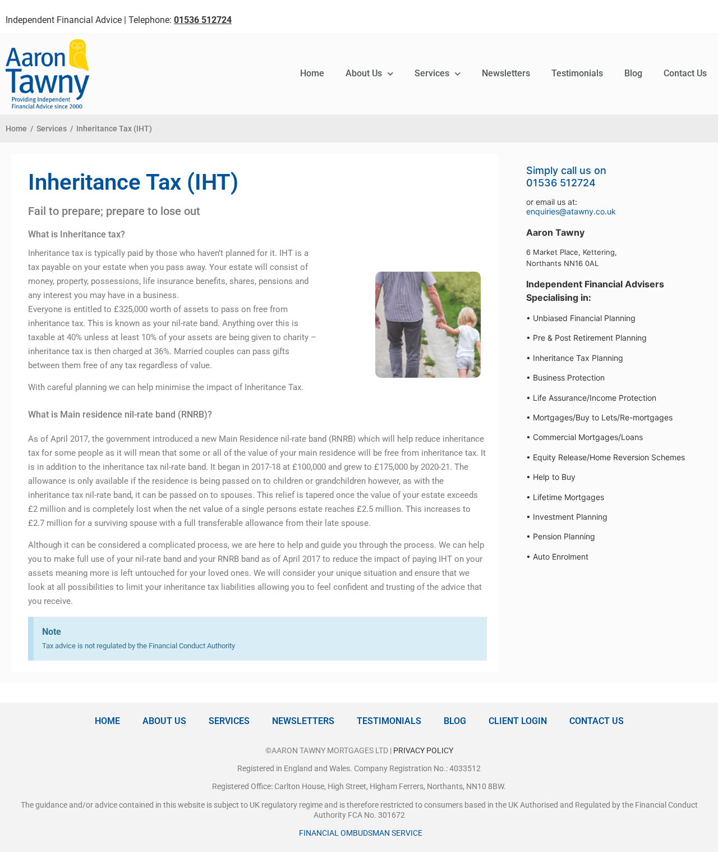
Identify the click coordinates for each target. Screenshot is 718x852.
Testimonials (577, 73)
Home (312, 73)
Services (432, 73)
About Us (364, 73)
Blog (633, 73)
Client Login (518, 721)
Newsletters (506, 73)
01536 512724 (561, 183)
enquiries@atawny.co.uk (571, 211)
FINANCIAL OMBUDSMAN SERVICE (360, 832)
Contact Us (685, 73)
